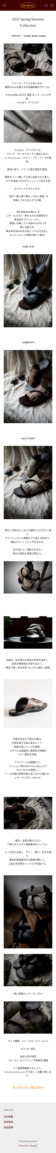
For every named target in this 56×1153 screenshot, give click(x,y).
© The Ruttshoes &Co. (28, 1141)
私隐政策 (8, 1127)
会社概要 (8, 1116)
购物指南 (8, 1122)
